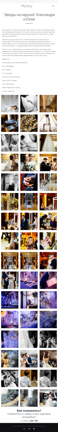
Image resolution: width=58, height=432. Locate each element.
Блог (26, 1)
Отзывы (32, 1)
